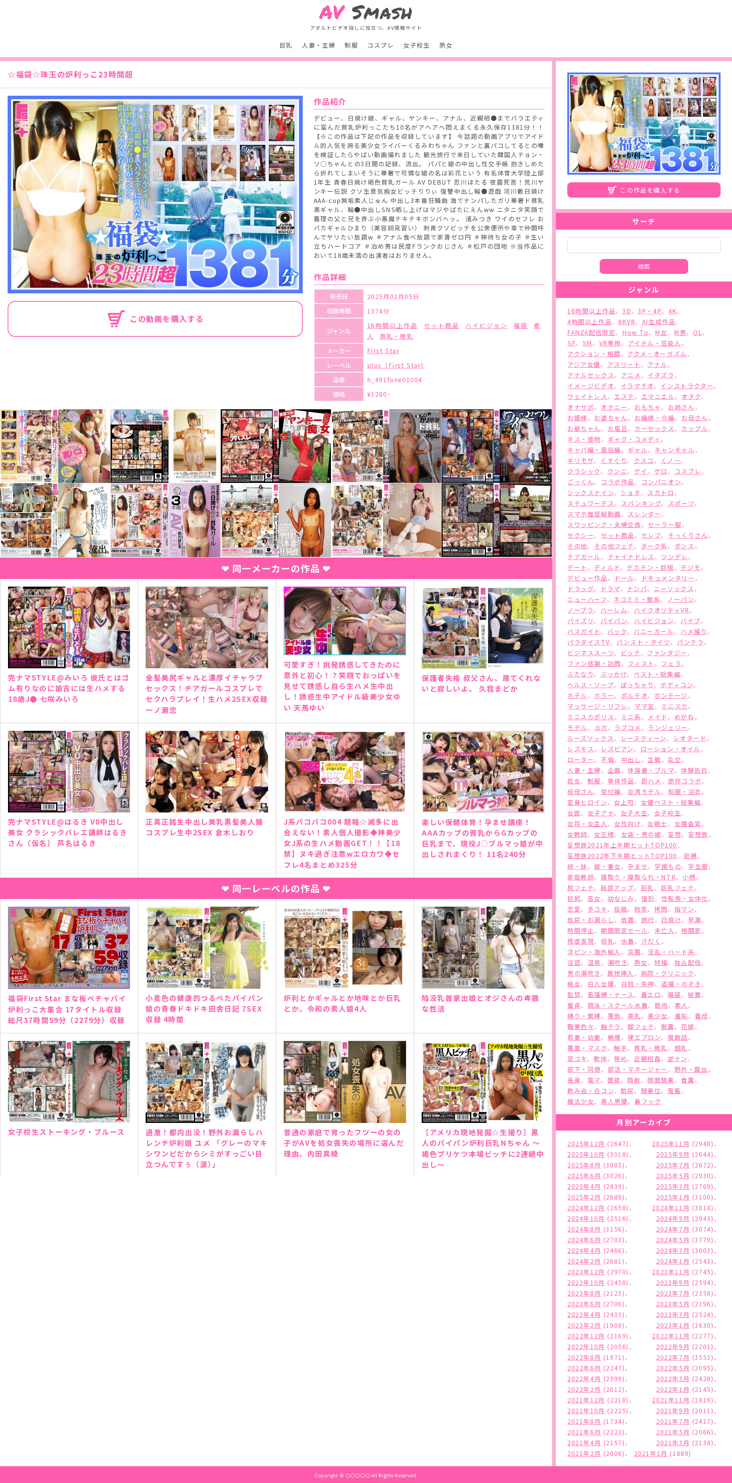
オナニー (614, 407)
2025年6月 (584, 1175)
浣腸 (634, 951)
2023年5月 (673, 1303)
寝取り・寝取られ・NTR (638, 876)
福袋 (521, 325)
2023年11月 (671, 1271)
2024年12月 (586, 1207)
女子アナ (601, 812)
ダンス (684, 545)
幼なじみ (621, 898)
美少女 (658, 1015)
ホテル (577, 695)
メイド (658, 716)
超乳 (681, 1047)
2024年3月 (673, 1250)
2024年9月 (673, 1218)
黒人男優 (614, 1101)
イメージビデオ (590, 385)
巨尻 (574, 898)
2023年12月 (586, 1271)
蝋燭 (614, 1037)
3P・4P (649, 310)
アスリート (624, 364)
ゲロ (661, 471)
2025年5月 (673, 1175)
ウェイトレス (587, 396)
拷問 (661, 909)
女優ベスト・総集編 (671, 802)
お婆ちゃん (611, 417)
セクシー (580, 535)
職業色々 (580, 1026)
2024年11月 (671, 1207)
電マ (594, 1079)
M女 (661, 332)
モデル (577, 727)
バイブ (691, 620)
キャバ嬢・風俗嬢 (594, 449)
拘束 (640, 909)
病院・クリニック (667, 973)
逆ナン (677, 1058)
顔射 (633, 1079)
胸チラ (611, 1026)
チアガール (584, 556)
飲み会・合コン (590, 1090)
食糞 (687, 1079)
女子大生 (634, 812)
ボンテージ (671, 695)
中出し (631, 759)
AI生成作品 (659, 321)
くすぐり (613, 460)
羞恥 (681, 1015)
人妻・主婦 (319, 45)
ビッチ (630, 652)
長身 (574, 1079)
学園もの (668, 866)
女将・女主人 (587, 823)
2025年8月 (584, 1164)
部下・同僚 (584, 1069)
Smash (366, 12)
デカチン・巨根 (650, 567)
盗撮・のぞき (681, 983)
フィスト (641, 663)
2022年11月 (671, 1335)
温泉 (594, 962)
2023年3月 (673, 1314)
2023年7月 (673, 1293)
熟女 (446, 45)
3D (626, 310)
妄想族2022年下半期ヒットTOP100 (622, 855)
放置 (627, 919)
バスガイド (583, 631)
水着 (627, 941)
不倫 (607, 759)
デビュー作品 (587, 577)
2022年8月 (584, 1357)
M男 (680, 332)
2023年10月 (586, 1282)
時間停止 (580, 930)
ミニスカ (674, 706)
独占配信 (687, 962)
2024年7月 (673, 1229)
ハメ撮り (694, 631)
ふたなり (580, 674)
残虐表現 (580, 941)
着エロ (651, 994)
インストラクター (687, 385)
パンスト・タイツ (643, 642)
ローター (580, 759)
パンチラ (690, 642)
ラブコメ (627, 727)
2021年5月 (673, 1431)
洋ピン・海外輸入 (594, 951)
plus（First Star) (395, 365)
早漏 (694, 919)
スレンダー (644, 513)
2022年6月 (584, 1367)
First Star (383, 350)
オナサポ (580, 407)
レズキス (580, 748)
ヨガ (600, 727)
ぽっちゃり (637, 684)
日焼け (671, 919)
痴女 (574, 983)
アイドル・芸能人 (654, 342)
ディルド (607, 567)
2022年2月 (584, 1389)
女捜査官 (687, 823)
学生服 (698, 866)
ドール (624, 577)
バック (617, 631)
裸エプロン (644, 1037)
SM (587, 342)
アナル (657, 364)
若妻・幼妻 (584, 1037)
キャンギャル (675, 449)
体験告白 (694, 770)
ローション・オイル (670, 748)
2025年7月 (673, 1164)
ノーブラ (580, 609)
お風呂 (618, 428)
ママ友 (644, 706)
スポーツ (681, 503)
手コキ (597, 909)
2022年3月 (673, 1378)
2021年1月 (651, 1453)
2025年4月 (584, 1186)
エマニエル (658, 396)
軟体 (600, 1058)
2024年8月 (584, 1229)
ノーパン (680, 599)
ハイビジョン (486, 325)
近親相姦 (647, 1058)
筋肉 (661, 1005)
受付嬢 (611, 791)
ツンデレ (674, 556)
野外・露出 (691, 1069)
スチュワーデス (590, 503)
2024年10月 (586, 1218)
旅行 (648, 919)
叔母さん (580, 791)
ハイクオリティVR (661, 609)
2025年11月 (671, 1143)
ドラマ (610, 588)
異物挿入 (620, 973)
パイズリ (580, 620)
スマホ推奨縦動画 (594, 513)
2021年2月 (584, 1453)
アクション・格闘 (594, 353)
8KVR (626, 321)
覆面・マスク (587, 1047)
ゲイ (640, 471)
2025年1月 (673, 1197)
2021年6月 (584, 1431)
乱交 (674, 759)
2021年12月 (586, 1399)
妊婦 (690, 855)
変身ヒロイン (587, 802)
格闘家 (691, 930)
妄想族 (698, 834)
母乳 (607, 941)
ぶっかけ (613, 674)
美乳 (634, 1015)
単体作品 (621, 780)
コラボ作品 (617, 481)
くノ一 (671, 460)
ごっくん (580, 481)
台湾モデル (644, 791)
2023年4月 (584, 1314)
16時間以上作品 (392, 325)
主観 (654, 759)
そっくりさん (688, 535)
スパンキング (641, 503)
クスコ (644, 460)
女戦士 (657, 823)
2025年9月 (673, 1154)
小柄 (689, 876)
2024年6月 (584, 1239)
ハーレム (613, 609)
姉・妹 (577, 866)
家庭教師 (580, 876)
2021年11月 (671, 1399)
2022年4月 (584, 1378)
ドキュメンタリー (668, 577)
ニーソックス (674, 588)
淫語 (574, 962)
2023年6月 (584, 1303)
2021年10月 (586, 1410)
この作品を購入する (650, 190)
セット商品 (441, 325)
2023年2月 (584, 1325)
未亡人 (665, 930)
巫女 (594, 898)
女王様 (604, 834)
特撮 (661, 962)
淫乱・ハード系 (671, 951)
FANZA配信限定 (591, 332)
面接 (614, 1079)
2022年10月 (586, 1346)
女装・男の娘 (641, 834)
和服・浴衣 (685, 791)
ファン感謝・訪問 (594, 663)
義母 (701, 1015)
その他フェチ (614, 545)
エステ (624, 396)
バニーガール (654, 631)
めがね (684, 716)
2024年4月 (584, 1250)
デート (577, 567)
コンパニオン (661, 481)
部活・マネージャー (638, 1069)
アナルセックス (590, 375)
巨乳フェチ (677, 887)
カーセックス (654, 428)
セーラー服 (664, 524)
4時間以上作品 (589, 321)
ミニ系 (631, 716)
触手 (620, 1047)
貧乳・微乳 (396, 336)
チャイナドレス (631, 556)
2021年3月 (673, 1442)
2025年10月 (586, 1154)
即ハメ (651, 780)
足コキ (577, 1058)
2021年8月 (584, 1421)
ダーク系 (654, 545)
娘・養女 (607, 866)
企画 (614, 770)
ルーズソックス (590, 738)
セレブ (651, 535)
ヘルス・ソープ (590, 684)
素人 (681, 1005)
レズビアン (617, 748)
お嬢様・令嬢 (654, 417)
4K (672, 310)
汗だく (651, 941)
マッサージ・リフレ (597, 706)
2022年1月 (673, 1389)
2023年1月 (673, 1325)
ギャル (638, 449)
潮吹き (618, 962)
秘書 (694, 994)
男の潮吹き (583, 973)
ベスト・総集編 (657, 674)
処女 (574, 780)
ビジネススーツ (590, 652)
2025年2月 (584, 1197)
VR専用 (610, 342)
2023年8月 (584, 1293)
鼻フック (647, 1101)
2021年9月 (673, 1410)
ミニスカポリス (590, 716)
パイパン (613, 620)
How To (635, 332)
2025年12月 (586, 1143)
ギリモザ (580, 460)
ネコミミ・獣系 (636, 599)
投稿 (620, 909)
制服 (351, 45)
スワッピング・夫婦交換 (604, 524)
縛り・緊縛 (584, 1015)
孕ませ (638, 866)
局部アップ (617, 887)
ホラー (604, 695)
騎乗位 (651, 1090)
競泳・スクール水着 (618, 1005)
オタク (691, 396)
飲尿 (627, 1090)
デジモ (691, 567)
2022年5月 (673, 1367)
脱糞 (667, 1026)
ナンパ (637, 588)
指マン (684, 909)
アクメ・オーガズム (657, 353)
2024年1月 (673, 1261)
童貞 (574, 1005)
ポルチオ (634, 695)
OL (697, 332)
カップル (694, 428)
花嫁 (687, 1026)
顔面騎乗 (660, 1079)
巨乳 (286, 45)
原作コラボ (685, 780)
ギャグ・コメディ (634, 439)
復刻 (648, 898)
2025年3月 (673, 1186)
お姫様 (577, 417)
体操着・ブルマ (651, 770)
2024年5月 (673, 1239)
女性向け (627, 823)
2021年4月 (584, 1442)
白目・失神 (638, 983)
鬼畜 (674, 1090)
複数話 (678, 1037)
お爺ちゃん (584, 428)
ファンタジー (667, 652)
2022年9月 (673, 1346)
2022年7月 (673, 1357)
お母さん (694, 417)
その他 (577, 545)
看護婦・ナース (611, 994)
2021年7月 (673, 1421)
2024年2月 (584, 1261)
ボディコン (676, 684)
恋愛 (574, 909)
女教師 (577, 834)
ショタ (631, 492)
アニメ (631, 375)
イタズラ (661, 375)
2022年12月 (586, 1335)
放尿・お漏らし (590, 919)
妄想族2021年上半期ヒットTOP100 (622, 844)
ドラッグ (580, 588)
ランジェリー (668, 727)
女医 (574, 812)
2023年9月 (673, 1282)
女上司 (624, 802)
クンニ (617, 471)
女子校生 (416, 45)
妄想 (674, 834)
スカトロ (660, 492)
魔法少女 (580, 1101)
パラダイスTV (588, 642)
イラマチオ (637, 385)
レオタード (689, 738)
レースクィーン (643, 738)
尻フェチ (580, 887)
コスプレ (380, 45)
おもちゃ (647, 407)
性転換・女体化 (684, 898)
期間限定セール (624, 930)
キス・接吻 (584, 439)
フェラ (671, 663)
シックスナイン (590, 492)
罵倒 (614, 1015)
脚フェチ (641, 1026)
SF (571, 342)
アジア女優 (583, 364)
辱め (620, 1058)
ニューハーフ (587, 599)
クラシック (583, 471)
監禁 (574, 994)
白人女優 (601, 983)
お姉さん (681, 407)
